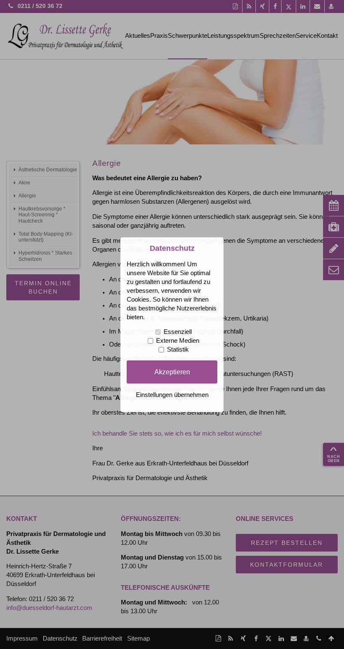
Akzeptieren (172, 372)
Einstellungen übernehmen (172, 395)
